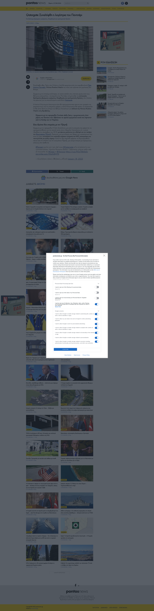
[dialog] (77, 305)
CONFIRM (65, 349)
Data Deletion (67, 355)
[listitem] (77, 283)
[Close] (104, 256)
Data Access (77, 355)
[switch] (97, 287)
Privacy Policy (86, 355)
